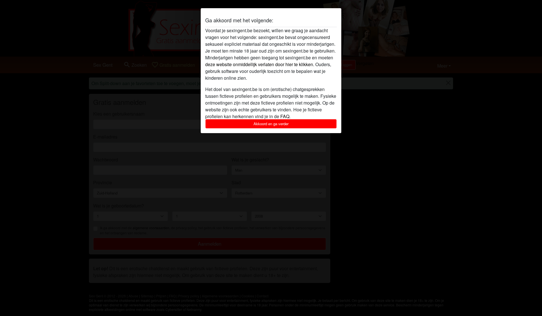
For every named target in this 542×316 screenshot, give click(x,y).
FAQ (284, 116)
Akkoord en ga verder (271, 123)
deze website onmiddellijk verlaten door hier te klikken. (259, 64)
